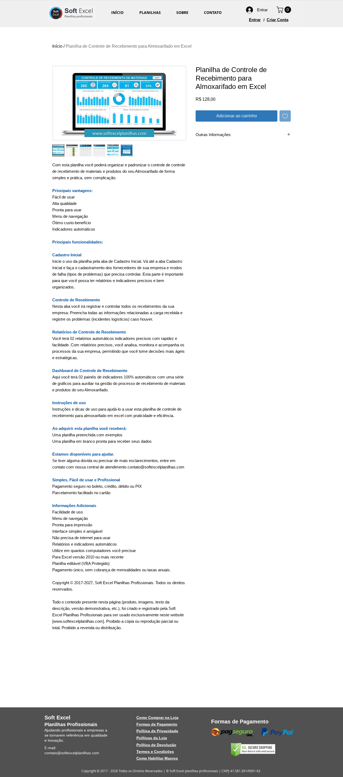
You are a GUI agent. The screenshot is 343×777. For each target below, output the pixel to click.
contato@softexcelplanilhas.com (71, 753)
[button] (285, 9)
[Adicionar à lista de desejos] (285, 116)
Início (57, 46)
